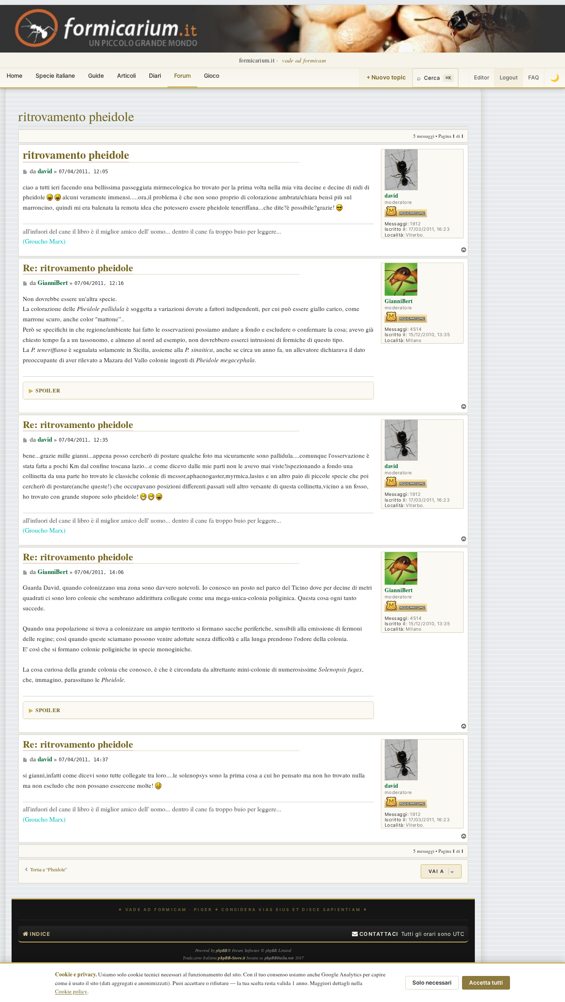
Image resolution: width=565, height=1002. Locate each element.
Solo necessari (432, 982)
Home (14, 75)
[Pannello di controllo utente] (464, 77)
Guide (96, 75)
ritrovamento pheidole (76, 116)
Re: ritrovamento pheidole (78, 267)
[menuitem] (375, 934)
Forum (182, 75)
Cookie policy (71, 991)
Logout (509, 77)
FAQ (533, 77)
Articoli (126, 75)
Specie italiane (55, 75)
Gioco (211, 75)
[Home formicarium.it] (282, 29)
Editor (481, 77)
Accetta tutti (486, 982)
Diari (155, 75)
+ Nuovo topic (386, 77)
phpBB (221, 950)
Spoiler (48, 390)
